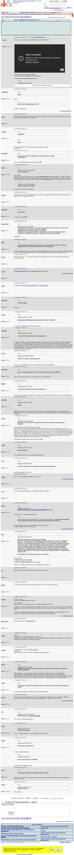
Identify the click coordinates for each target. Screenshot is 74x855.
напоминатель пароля (58, 9)
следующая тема (52, 17)
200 (30, 17)
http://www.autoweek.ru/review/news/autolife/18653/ (32, 509)
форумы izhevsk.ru (65, 842)
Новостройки (45, 828)
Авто (8, 14)
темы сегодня (59, 14)
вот (27, 719)
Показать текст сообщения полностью (42, 85)
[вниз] (72, 15)
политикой (24, 849)
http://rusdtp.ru (34, 649)
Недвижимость (15, 14)
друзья (71, 14)
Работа (22, 14)
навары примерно (30, 621)
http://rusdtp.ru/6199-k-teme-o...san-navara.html (35, 285)
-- (14, 37)
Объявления (38, 14)
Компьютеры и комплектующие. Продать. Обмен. (55, 826)
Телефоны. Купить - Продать (49, 836)
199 (27, 17)
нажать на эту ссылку (8, 804)
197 (22, 17)
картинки (32, 12)
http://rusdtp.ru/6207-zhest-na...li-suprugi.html (26, 271)
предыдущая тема (61, 17)
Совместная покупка (48, 14)
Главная (14, 0)
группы (66, 14)
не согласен (58, 849)
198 (25, 17)
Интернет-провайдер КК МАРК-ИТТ (25, 854)
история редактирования (65, 110)
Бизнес (27, 14)
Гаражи (43, 830)
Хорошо (51, 849)
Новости (4, 14)
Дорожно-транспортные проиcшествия (26, 0)
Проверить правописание (22, 802)
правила (22, 12)
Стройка (32, 14)
